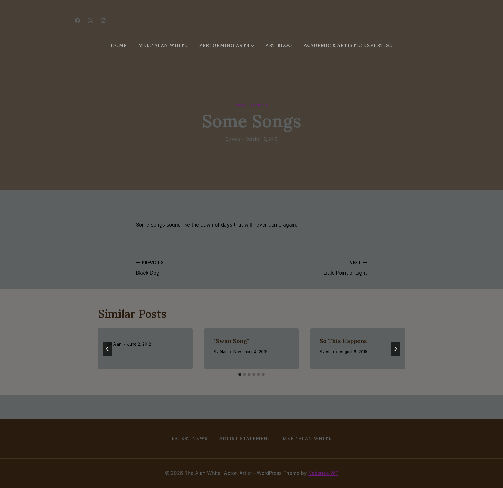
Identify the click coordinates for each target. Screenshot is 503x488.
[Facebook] (77, 20)
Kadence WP (323, 473)
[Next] (395, 349)
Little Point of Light (345, 268)
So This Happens (343, 340)
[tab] (239, 374)
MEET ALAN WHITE (163, 45)
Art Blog (279, 45)
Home (119, 45)
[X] (90, 20)
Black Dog (150, 268)
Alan (236, 139)
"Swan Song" (231, 340)
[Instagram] (103, 20)
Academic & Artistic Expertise (348, 45)
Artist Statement (245, 438)
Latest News (189, 438)
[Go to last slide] (107, 349)
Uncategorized (251, 105)
